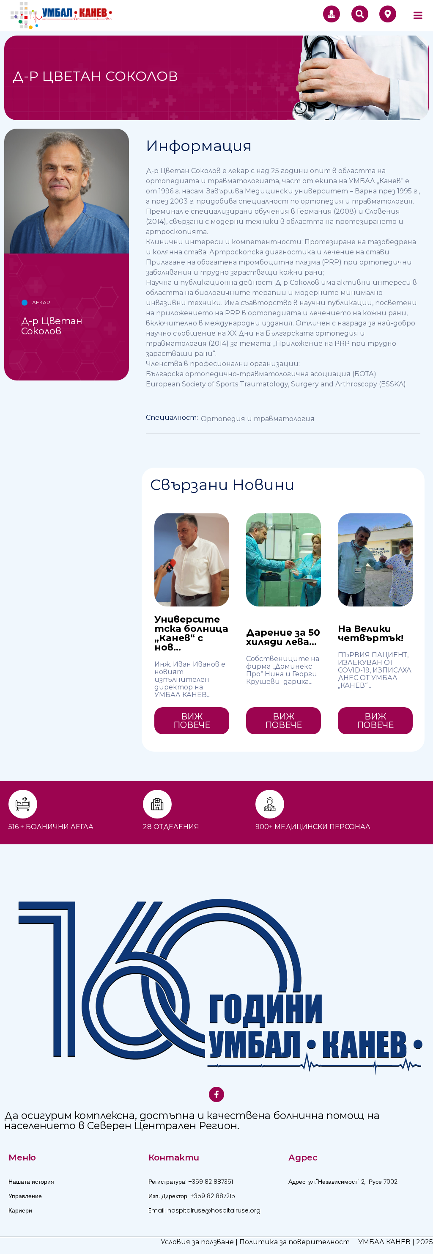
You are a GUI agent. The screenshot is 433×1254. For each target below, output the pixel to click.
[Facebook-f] (216, 1094)
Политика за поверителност (294, 1242)
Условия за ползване (197, 1242)
